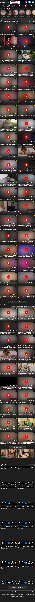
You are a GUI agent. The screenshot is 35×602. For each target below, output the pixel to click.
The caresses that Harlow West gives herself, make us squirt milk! (26, 374)
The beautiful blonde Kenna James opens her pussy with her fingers (25, 346)
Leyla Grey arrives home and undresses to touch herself (25, 415)
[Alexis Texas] (4, 571)
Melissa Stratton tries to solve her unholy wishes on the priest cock (8, 198)
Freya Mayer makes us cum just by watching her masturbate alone (7, 374)
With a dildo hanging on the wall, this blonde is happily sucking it (7, 269)
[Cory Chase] (21, 531)
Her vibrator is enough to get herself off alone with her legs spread (8, 429)
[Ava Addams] (21, 571)
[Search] (26, 2)
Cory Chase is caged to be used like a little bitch (25, 171)
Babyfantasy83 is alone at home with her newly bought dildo (7, 88)
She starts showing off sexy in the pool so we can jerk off (8, 415)
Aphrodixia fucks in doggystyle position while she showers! (8, 242)
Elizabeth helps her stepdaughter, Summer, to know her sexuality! (25, 198)
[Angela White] (21, 492)
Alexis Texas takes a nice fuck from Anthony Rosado (8, 61)
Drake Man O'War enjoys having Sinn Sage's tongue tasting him (25, 33)
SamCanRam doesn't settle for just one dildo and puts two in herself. (26, 256)
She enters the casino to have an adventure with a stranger (26, 47)
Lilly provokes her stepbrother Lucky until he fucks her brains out (8, 33)
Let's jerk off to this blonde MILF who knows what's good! (8, 443)
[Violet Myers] (21, 472)
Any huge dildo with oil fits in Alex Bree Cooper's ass (26, 297)
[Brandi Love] (4, 531)
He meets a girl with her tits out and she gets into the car (26, 116)
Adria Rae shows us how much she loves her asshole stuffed (26, 88)
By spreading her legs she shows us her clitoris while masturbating (25, 388)
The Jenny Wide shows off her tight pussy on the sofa (8, 388)
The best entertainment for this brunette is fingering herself (26, 269)
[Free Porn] (4, 2)
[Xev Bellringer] (4, 551)
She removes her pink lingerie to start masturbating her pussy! (26, 443)
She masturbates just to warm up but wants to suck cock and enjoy (8, 102)
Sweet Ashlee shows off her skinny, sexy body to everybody (7, 333)
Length (31, 306)
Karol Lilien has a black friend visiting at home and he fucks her (8, 116)
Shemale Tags (15, 591)
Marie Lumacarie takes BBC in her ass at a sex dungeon (8, 47)
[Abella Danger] (4, 472)
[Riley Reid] (4, 491)
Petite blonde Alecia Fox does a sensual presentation (26, 319)
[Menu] (33, 2)
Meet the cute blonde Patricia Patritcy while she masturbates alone (8, 319)
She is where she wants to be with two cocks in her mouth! (8, 143)
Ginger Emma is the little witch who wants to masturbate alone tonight (26, 333)
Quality (25, 306)
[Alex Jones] (21, 550)
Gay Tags (8, 591)
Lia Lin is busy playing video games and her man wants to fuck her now (25, 75)
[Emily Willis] (4, 511)
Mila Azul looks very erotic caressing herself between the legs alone (26, 360)
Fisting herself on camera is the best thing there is (7, 283)
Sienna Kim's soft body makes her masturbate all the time (26, 157)
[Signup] (29, 2)
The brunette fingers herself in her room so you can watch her (8, 401)
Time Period (19, 306)
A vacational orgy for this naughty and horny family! (25, 212)
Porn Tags (2, 591)
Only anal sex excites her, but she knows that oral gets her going (26, 185)
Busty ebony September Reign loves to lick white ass (26, 102)
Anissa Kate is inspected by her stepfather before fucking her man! (8, 226)
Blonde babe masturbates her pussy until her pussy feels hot (26, 429)
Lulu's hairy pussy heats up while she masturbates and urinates (25, 242)
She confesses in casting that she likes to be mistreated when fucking (8, 185)
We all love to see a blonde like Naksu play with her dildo (26, 401)
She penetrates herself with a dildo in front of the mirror (8, 256)
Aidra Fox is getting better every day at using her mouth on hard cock (25, 130)
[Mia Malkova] (21, 511)
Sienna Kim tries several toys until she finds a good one (8, 75)
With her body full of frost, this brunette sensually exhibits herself (26, 143)
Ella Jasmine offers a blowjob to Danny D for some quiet (8, 212)
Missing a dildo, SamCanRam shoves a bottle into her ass (26, 283)
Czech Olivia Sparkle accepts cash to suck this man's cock (8, 130)
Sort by (31, 229)
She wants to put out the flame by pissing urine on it (8, 297)
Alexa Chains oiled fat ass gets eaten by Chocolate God (8, 171)
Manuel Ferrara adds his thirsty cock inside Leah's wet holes (26, 226)
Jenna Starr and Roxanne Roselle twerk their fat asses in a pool (26, 61)
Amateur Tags (23, 591)
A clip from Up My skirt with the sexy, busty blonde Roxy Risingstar (7, 346)
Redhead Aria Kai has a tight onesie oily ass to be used (7, 157)
